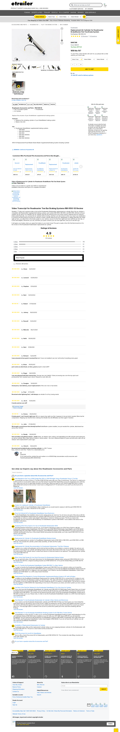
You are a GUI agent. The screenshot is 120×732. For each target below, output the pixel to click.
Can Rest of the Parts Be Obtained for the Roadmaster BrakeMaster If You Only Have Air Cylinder (43, 587)
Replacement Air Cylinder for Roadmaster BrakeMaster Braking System (35, 538)
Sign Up (15, 705)
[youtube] (105, 705)
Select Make (62, 16)
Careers (39, 687)
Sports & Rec (37, 12)
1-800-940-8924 (43, 8)
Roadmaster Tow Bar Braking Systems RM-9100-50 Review (16, 199)
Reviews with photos (22, 263)
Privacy (62, 690)
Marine (73, 12)
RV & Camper (64, 12)
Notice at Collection (79, 711)
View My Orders (17, 684)
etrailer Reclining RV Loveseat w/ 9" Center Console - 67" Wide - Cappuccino (77, 169)
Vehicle (54, 12)
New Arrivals (90, 12)
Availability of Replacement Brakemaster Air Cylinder (30, 625)
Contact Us (16, 691)
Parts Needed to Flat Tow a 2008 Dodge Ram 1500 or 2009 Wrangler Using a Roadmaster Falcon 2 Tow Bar (46, 478)
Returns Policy (17, 687)
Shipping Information (18, 689)
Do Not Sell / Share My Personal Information (59, 711)
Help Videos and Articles (44, 692)
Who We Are (40, 684)
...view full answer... (18, 487)
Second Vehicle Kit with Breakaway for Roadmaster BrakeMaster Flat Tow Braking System (17, 169)
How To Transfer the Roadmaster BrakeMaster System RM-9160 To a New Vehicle (39, 565)
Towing (27, 12)
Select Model (74, 16)
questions (99, 134)
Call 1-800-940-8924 (23, 724)
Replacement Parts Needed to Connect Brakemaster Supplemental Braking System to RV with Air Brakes (45, 576)
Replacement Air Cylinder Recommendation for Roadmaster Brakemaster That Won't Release (42, 546)
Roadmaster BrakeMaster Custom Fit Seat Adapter (65, 169)
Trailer (47, 12)
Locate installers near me (19, 100)
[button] (81, 167)
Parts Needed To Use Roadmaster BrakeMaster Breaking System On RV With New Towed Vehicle (43, 612)
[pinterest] (97, 705)
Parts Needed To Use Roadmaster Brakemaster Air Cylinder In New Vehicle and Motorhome (41, 600)
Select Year (51, 16)
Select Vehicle (40, 16)
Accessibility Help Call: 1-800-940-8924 (24, 711)
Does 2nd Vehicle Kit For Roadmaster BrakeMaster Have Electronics (34, 513)
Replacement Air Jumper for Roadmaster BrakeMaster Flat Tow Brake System (53, 169)
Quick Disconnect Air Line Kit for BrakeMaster (28, 633)
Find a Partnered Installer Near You (23, 697)
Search (39, 695)
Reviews (84, 36)
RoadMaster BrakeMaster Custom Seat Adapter (40, 169)
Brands (81, 12)
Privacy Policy (41, 711)
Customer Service (76, 9)
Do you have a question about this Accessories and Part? (34, 475)
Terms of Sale (90, 711)
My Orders (89, 9)
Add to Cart (89, 69)
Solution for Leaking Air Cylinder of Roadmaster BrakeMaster (32, 505)
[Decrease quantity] (73, 64)
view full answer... (18, 510)
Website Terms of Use (19, 714)
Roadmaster (74, 27)
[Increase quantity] (81, 64)
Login (14, 702)
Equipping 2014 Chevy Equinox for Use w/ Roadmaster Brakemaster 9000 (36, 525)
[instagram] (101, 705)
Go (84, 16)
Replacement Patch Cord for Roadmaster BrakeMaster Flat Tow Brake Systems (29, 169)
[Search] (72, 5)
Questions (93, 36)
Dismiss (110, 723)
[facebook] (93, 705)
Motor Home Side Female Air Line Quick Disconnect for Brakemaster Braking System (39, 557)
